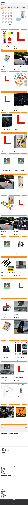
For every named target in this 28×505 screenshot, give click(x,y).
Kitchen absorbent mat (3, 473)
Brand (1, 4)
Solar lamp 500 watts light (3, 494)
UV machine (2, 472)
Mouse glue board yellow (3, 490)
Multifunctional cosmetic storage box (4, 489)
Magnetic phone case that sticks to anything (5, 450)
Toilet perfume (2, 493)
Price (3, 4)
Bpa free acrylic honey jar (3, 474)
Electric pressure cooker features (3, 491)
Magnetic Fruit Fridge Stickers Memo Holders (5, 465)
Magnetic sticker (2, 451)
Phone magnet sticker (3, 453)
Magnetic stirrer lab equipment (3, 449)
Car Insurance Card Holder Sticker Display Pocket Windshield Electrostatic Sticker (8, 466)
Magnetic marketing (2, 448)
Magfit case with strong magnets (4, 467)
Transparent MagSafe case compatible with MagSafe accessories (6, 497)
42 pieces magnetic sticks (3, 471)
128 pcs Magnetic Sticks (3, 468)
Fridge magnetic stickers (3, 452)
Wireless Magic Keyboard (3, 476)
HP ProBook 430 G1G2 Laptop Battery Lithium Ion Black (6, 475)
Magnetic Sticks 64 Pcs (3, 469)
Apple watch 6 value (2, 488)
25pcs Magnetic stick (2, 470)
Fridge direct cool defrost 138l (3, 495)
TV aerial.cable (2, 492)
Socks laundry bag (2, 496)
